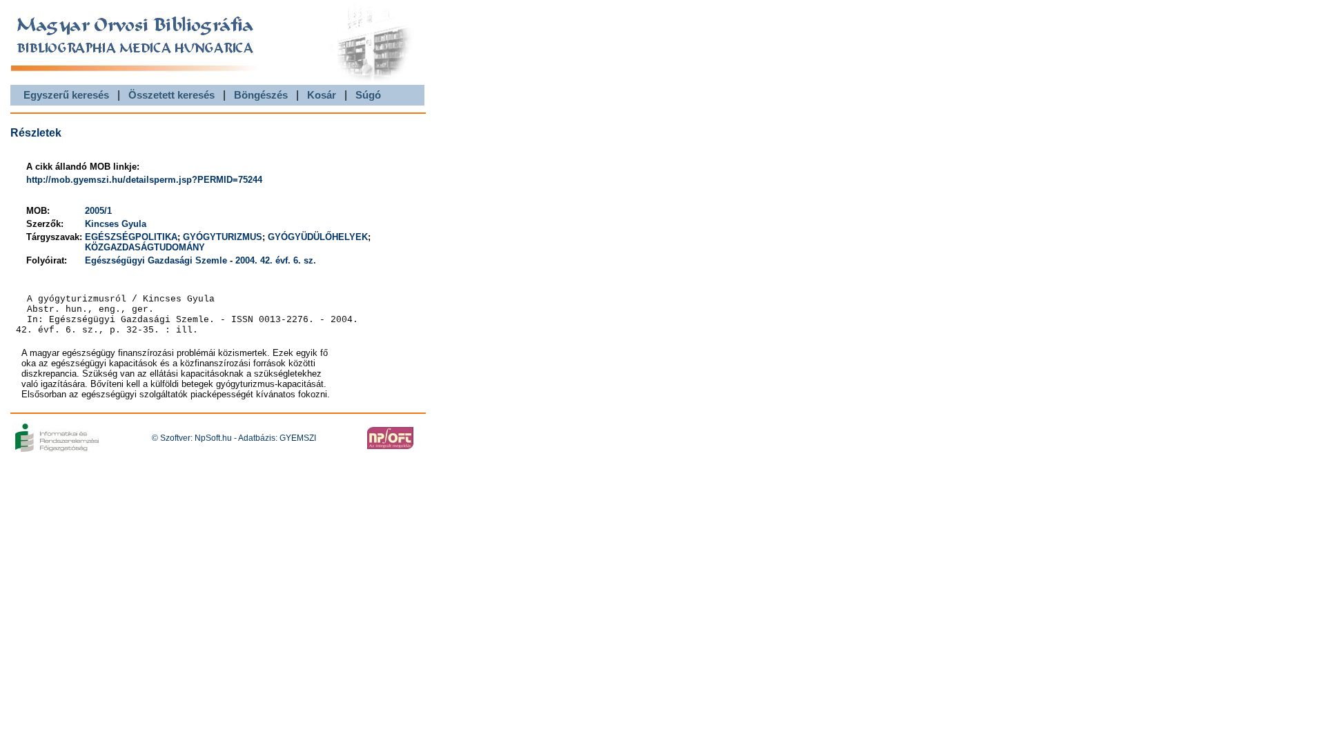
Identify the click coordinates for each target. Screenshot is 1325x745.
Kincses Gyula (115, 224)
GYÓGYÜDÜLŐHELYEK (318, 237)
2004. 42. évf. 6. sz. (275, 260)
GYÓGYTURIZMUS (222, 237)
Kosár (321, 95)
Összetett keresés (171, 95)
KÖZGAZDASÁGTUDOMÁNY (145, 247)
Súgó (368, 95)
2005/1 (98, 211)
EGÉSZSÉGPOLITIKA (131, 237)
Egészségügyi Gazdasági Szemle (156, 260)
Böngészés (261, 95)
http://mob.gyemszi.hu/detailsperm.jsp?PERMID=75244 (144, 180)
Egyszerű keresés (66, 95)
